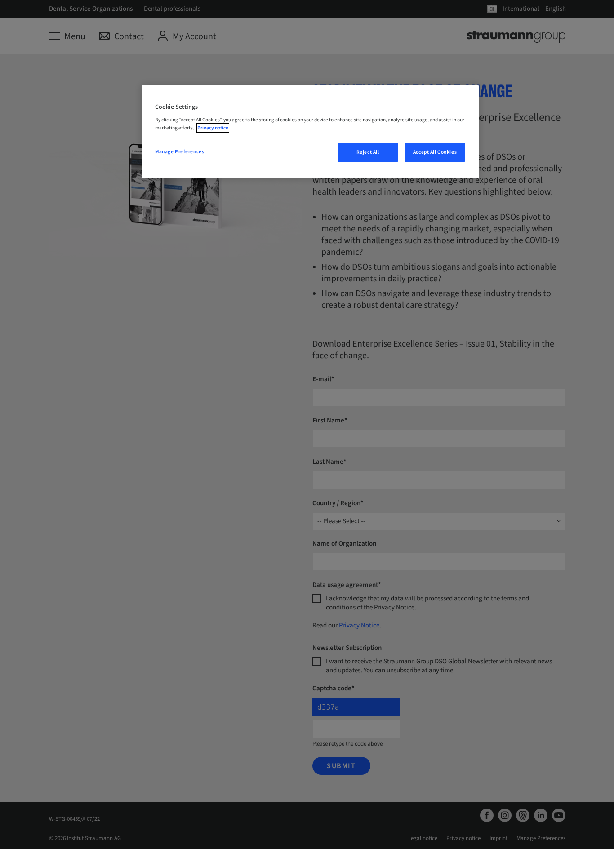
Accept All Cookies (435, 152)
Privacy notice (212, 128)
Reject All (367, 152)
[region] (310, 131)
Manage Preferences (179, 152)
